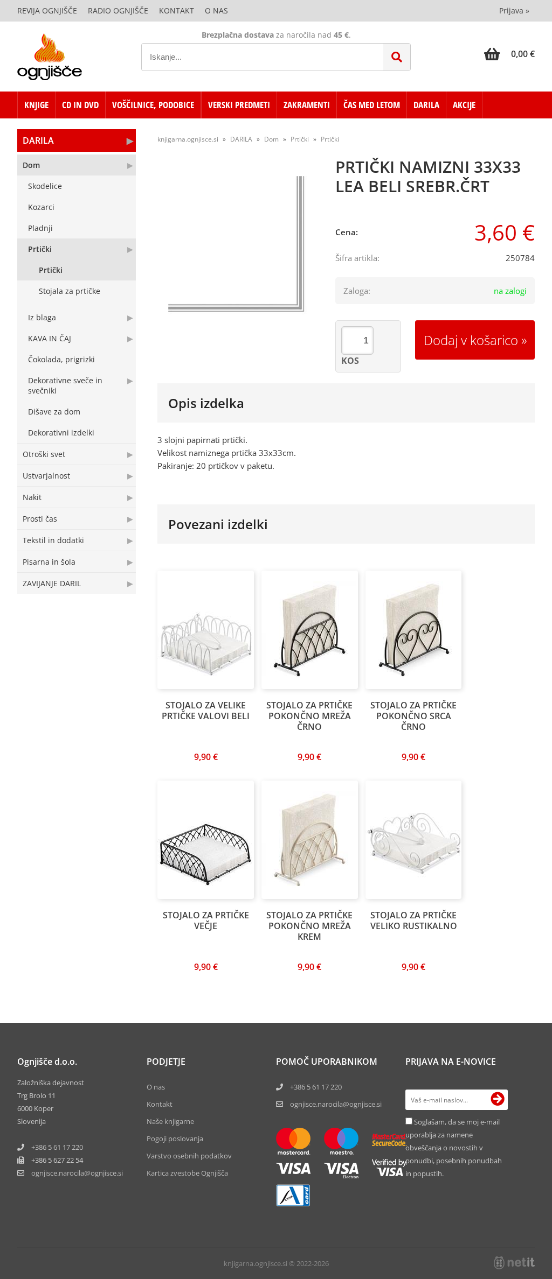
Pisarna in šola (49, 562)
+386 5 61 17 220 (57, 1147)
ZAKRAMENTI (307, 105)
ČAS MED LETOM (371, 105)
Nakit (32, 497)
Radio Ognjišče (118, 10)
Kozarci (41, 207)
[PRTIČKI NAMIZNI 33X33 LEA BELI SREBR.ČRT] (238, 246)
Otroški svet (44, 454)
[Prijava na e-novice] (497, 1100)
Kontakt (176, 10)
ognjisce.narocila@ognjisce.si (336, 1104)
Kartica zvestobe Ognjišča (187, 1173)
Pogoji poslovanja (175, 1138)
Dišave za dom (54, 411)
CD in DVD (80, 105)
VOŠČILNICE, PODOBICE (153, 105)
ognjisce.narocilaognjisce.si (77, 1173)
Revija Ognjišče (47, 10)
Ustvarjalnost (46, 475)
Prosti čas (40, 519)
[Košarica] (509, 54)
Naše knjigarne (170, 1121)
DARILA (426, 105)
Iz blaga (42, 317)
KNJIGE (36, 105)
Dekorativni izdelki (61, 432)
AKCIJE (464, 105)
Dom (31, 165)
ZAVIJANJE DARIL (52, 583)
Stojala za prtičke (69, 291)
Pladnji (40, 228)
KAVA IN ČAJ (49, 338)
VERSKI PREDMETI (239, 105)
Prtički (40, 249)
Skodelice (45, 186)
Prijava (514, 10)
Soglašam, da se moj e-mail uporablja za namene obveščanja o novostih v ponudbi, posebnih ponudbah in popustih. (453, 1147)
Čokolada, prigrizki (61, 359)
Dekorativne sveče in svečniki (65, 385)
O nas (216, 10)
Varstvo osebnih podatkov (189, 1156)
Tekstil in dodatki (53, 540)
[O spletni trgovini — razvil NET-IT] (514, 1262)
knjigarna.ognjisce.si (187, 139)
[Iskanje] (396, 57)
